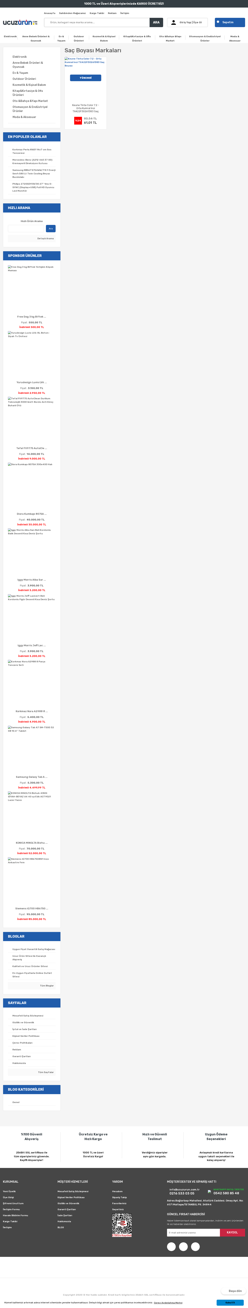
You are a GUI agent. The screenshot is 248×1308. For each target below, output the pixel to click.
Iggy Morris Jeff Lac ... (32, 645)
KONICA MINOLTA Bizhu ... (32, 842)
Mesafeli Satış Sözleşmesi (73, 1191)
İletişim (124, 13)
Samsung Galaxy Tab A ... (31, 776)
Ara (51, 228)
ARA (156, 22)
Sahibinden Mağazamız (72, 13)
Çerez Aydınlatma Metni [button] (168, 1302)
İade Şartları (65, 1215)
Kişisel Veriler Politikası (71, 1197)
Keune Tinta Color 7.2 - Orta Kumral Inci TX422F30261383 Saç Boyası (85, 108)
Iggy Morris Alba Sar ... (31, 579)
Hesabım (117, 1191)
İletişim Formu (11, 1209)
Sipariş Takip (119, 1197)
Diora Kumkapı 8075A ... (32, 513)
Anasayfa (49, 13)
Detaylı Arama (45, 238)
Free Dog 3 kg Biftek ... (31, 316)
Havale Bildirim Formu (15, 1215)
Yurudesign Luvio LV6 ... (32, 382)
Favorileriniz (119, 1203)
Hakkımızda (64, 1221)
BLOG (61, 1227)
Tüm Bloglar (46, 985)
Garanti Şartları (67, 1209)
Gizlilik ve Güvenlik (68, 1203)
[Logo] (21, 22)
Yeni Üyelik (9, 1191)
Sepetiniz (118, 1209)
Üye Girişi (8, 1197)
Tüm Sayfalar (45, 1072)
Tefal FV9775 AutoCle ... (31, 448)
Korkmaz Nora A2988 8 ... (32, 711)
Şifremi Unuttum (13, 1203)
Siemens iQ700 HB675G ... (31, 908)
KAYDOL (232, 1232)
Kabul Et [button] (230, 1302)
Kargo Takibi (97, 13)
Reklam (112, 13)
